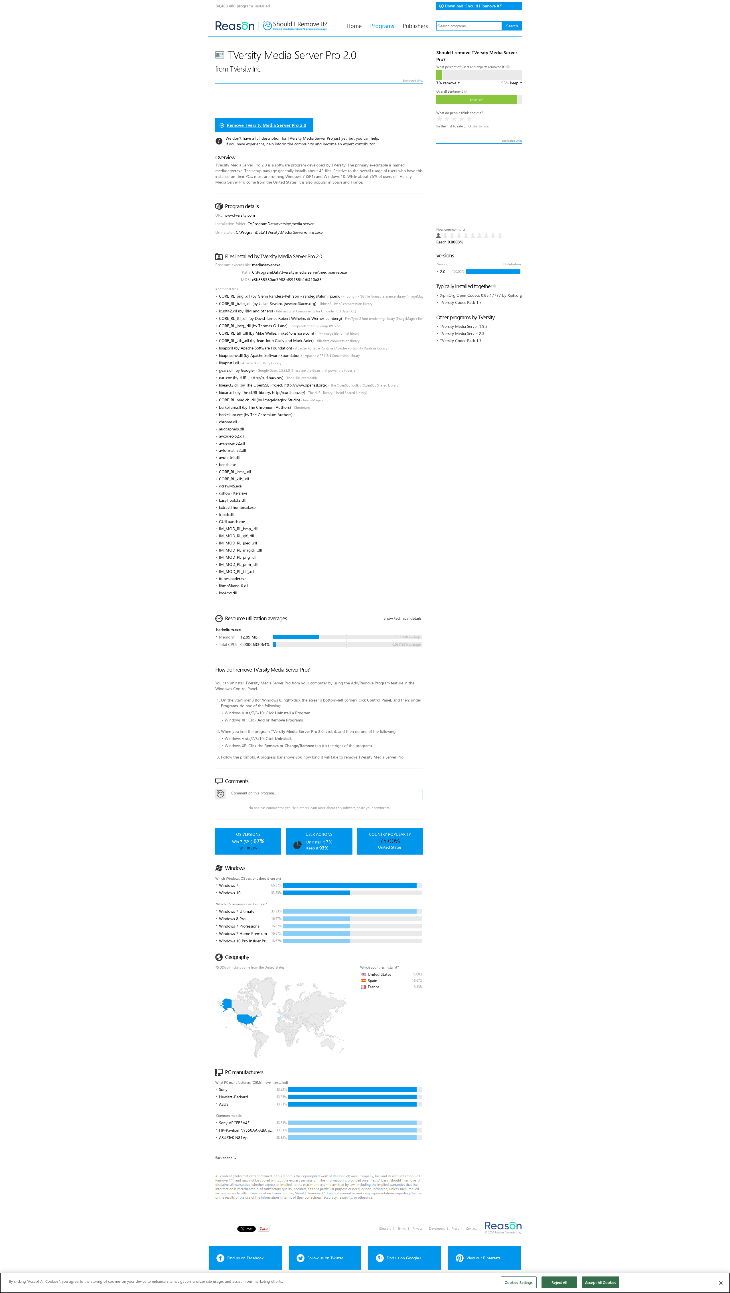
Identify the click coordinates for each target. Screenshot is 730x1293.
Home (354, 25)
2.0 (442, 271)
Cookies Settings (519, 1282)
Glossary (385, 1228)
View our (483, 1258)
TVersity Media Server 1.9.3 (464, 326)
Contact (471, 1228)
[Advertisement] (479, 180)
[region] (365, 1283)
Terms (402, 1228)
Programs (382, 25)
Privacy (417, 1228)
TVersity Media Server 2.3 (462, 333)
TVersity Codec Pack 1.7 (461, 302)
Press (455, 1228)
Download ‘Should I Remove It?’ (473, 6)
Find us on (245, 1258)
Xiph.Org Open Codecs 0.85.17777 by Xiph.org (481, 295)
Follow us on (325, 1258)
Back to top (223, 1158)
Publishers (415, 25)
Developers (437, 1228)
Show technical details (402, 618)
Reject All (559, 1282)
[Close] (721, 1283)
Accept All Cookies (600, 1282)
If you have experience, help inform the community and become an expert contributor (300, 144)
